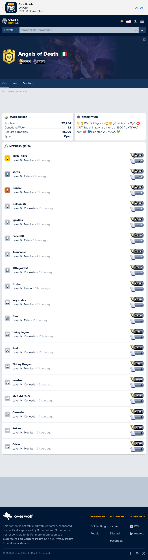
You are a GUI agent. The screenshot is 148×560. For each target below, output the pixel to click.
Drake (16, 284)
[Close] (3, 7)
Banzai (16, 188)
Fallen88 (18, 236)
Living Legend (21, 332)
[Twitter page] (143, 553)
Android (138, 533)
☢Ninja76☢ (20, 268)
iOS (136, 526)
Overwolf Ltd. (19, 553)
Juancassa (19, 252)
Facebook (116, 541)
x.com (114, 526)
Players (8, 30)
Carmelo (18, 412)
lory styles (19, 300)
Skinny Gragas (22, 364)
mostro (17, 380)
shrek (16, 172)
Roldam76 (19, 204)
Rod (15, 348)
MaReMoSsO (21, 396)
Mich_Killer (19, 156)
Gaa (15, 316)
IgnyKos (17, 220)
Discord (115, 533)
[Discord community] (137, 553)
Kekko (16, 428)
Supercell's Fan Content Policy (23, 539)
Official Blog (98, 526)
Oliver (16, 444)
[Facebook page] (130, 553)
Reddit (94, 533)
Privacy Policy (64, 539)
